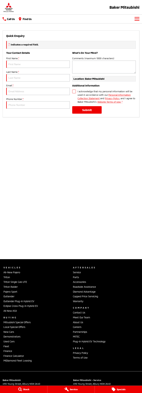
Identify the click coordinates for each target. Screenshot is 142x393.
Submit (87, 110)
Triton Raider (10, 286)
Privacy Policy (112, 98)
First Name (12, 58)
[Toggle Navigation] (137, 19)
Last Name (12, 71)
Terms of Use (80, 357)
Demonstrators (11, 336)
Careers (77, 326)
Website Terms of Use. (109, 101)
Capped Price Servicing (85, 296)
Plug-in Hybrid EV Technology (89, 341)
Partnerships (80, 331)
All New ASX (10, 310)
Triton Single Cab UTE (15, 281)
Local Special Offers (14, 326)
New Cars (8, 331)
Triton (6, 277)
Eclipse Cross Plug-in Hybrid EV (20, 305)
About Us (78, 322)
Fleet (6, 346)
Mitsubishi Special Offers (17, 322)
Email (9, 85)
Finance (7, 350)
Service (77, 272)
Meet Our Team (81, 317)
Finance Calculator (13, 355)
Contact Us (79, 312)
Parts (76, 277)
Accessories (79, 281)
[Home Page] (9, 7)
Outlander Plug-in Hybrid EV (18, 301)
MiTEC (76, 336)
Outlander (8, 296)
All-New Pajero (11, 272)
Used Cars (9, 341)
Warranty (78, 301)
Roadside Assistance (84, 286)
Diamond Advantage (84, 291)
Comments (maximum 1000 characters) (93, 58)
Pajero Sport (10, 291)
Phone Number (14, 99)
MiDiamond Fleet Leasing (17, 360)
